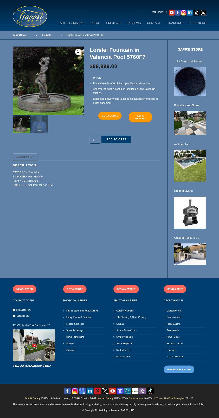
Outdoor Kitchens (125, 310)
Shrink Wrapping (124, 337)
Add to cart (116, 139)
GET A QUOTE (110, 115)
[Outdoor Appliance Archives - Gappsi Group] (190, 254)
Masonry (70, 343)
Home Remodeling (75, 337)
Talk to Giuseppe (175, 356)
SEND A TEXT (175, 289)
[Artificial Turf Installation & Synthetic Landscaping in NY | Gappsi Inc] (190, 165)
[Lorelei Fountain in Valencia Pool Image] (48, 81)
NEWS (96, 23)
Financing (171, 350)
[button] (78, 52)
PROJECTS (113, 23)
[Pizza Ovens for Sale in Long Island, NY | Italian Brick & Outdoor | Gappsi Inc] (190, 212)
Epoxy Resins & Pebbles (78, 317)
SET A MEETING (140, 117)
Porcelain (70, 350)
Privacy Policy (197, 404)
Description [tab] (25, 156)
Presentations (173, 324)
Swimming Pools (124, 343)
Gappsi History (174, 310)
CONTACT (153, 23)
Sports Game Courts (126, 330)
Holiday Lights (123, 356)
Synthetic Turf (123, 350)
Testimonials (173, 330)
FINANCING (174, 23)
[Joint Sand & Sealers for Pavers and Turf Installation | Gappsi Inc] (190, 81)
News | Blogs (173, 337)
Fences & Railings (75, 324)
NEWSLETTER (24, 289)
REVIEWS (134, 23)
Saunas (120, 324)
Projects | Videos (175, 343)
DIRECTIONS (197, 23)
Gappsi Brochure (179, 369)
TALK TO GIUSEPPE (71, 23)
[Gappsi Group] (30, 16)
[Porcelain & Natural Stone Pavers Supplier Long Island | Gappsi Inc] (190, 123)
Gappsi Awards (174, 317)
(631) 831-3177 (23, 316)
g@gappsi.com (23, 310)
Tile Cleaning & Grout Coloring (131, 317)
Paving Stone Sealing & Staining (82, 310)
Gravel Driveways (74, 330)
